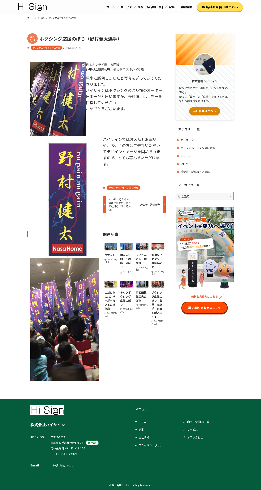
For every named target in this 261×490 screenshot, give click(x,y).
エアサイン (187, 140)
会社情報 (144, 437)
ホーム (143, 422)
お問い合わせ (195, 437)
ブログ (184, 164)
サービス (192, 429)
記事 (141, 429)
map (93, 443)
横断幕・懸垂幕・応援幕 (195, 172)
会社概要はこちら (204, 111)
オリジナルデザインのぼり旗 (46, 47)
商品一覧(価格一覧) (198, 422)
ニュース (185, 156)
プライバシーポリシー (152, 445)
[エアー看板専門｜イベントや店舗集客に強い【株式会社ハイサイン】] (32, 7)
